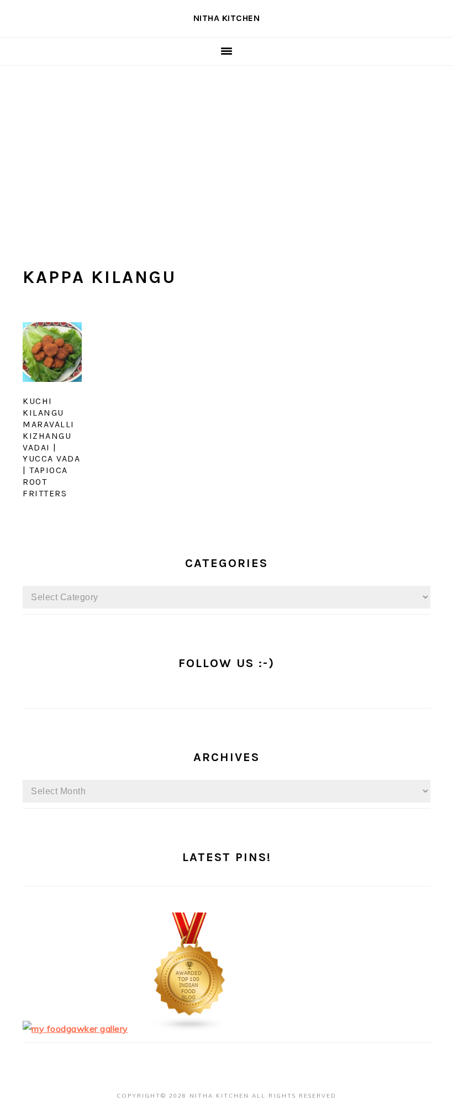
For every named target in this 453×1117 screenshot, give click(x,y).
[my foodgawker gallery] (75, 1028)
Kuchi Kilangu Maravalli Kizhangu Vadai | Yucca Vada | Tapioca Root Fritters (51, 447)
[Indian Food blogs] (190, 1028)
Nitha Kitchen (226, 18)
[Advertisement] (226, 148)
